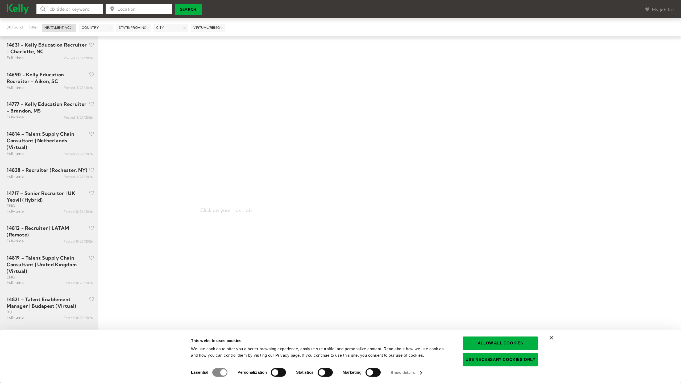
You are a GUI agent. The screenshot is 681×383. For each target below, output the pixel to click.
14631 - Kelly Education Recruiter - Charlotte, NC (47, 48)
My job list (663, 9)
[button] (59, 28)
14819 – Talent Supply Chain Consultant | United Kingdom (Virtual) (42, 264)
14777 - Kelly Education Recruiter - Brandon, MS (47, 107)
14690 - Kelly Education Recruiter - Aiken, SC (35, 78)
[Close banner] (551, 338)
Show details (403, 372)
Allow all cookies (500, 343)
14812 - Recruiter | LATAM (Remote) (38, 231)
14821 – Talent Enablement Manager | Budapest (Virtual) (41, 302)
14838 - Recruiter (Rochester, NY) (47, 170)
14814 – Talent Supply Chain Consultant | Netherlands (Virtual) (40, 140)
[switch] (278, 372)
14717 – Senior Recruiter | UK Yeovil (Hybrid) (41, 196)
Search (188, 9)
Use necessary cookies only (500, 359)
